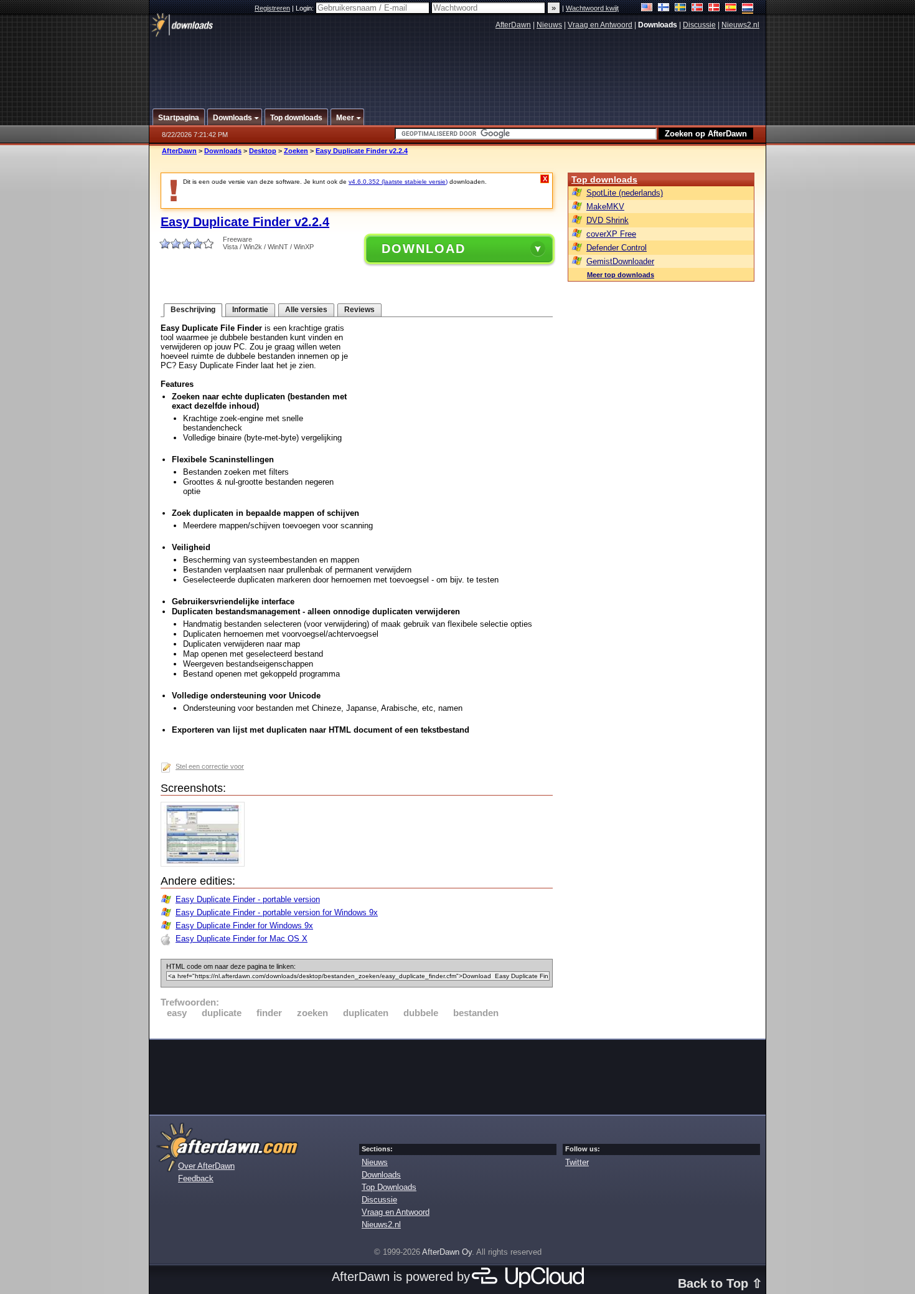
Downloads (223, 151)
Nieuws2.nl (740, 25)
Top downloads (604, 179)
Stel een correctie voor (210, 766)
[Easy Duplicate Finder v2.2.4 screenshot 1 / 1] (206, 863)
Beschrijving (193, 309)
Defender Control (616, 247)
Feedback (196, 1178)
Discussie (699, 25)
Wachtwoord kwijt (592, 8)
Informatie (250, 309)
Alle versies (306, 309)
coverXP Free (611, 234)
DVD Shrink (607, 220)
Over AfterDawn (206, 1166)
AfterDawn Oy (447, 1252)
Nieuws (549, 25)
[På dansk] (714, 8)
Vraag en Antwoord (600, 25)
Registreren (272, 8)
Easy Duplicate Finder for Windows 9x (244, 925)
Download (424, 248)
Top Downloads (389, 1187)
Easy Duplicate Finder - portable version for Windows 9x (277, 912)
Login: (306, 8)
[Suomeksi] (664, 8)
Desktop (262, 151)
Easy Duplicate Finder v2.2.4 (362, 151)
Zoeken (296, 151)
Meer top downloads (620, 274)
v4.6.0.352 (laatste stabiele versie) (398, 181)
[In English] (647, 8)
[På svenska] (681, 8)
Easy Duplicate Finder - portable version (248, 899)
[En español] (731, 8)
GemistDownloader (620, 261)
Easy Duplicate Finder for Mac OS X (241, 938)
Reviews (359, 309)
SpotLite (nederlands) (624, 192)
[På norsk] (697, 8)
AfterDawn (513, 25)
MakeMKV (605, 206)
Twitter (577, 1162)
